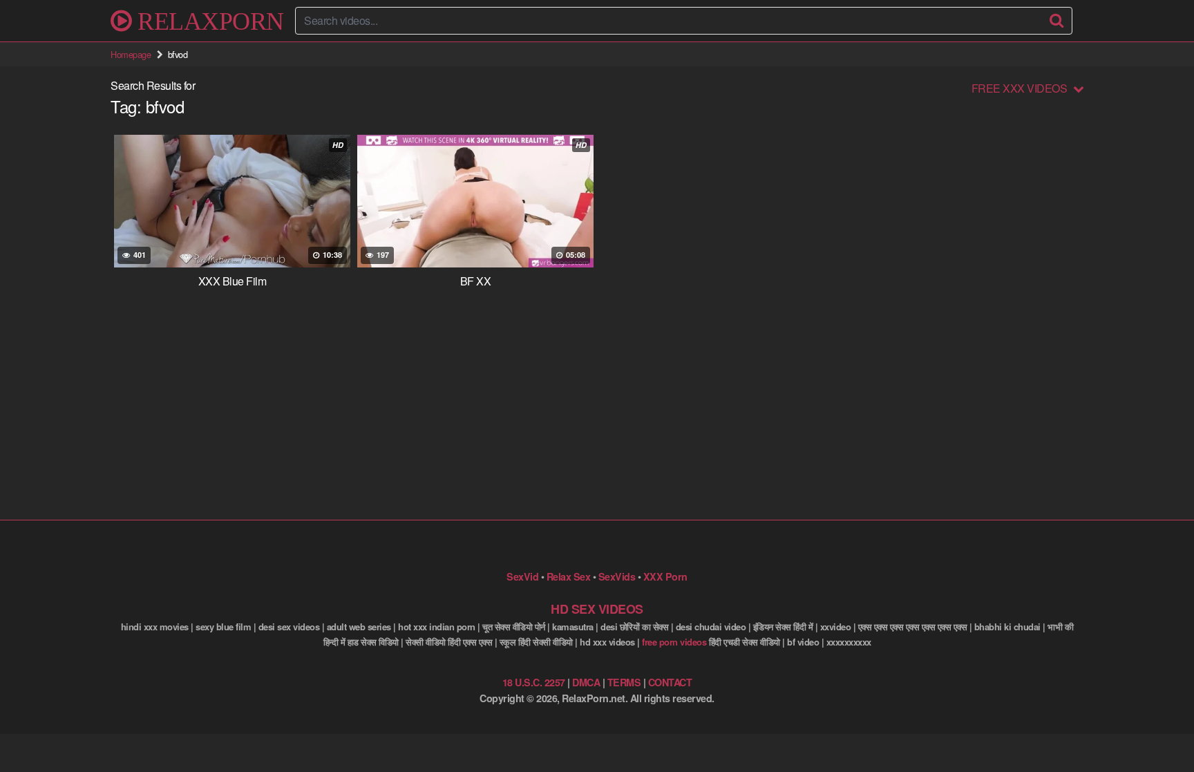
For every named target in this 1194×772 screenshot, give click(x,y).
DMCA (586, 682)
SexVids (617, 576)
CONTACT (670, 682)
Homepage (131, 54)
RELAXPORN (208, 20)
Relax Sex (569, 576)
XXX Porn (665, 576)
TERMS (624, 682)
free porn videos (674, 641)
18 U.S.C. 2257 (533, 682)
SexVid (522, 576)
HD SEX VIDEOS (597, 609)
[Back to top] (1156, 727)
